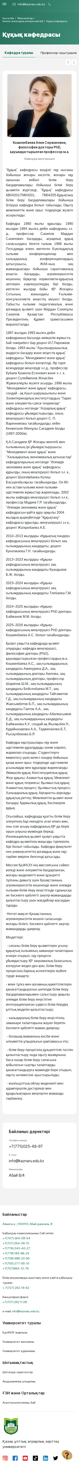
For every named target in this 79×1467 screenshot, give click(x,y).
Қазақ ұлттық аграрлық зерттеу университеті (31, 1444)
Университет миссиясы (18, 1341)
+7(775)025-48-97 (26, 1146)
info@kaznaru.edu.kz (31, 4)
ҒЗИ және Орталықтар (24, 1393)
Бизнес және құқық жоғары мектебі (23, 21)
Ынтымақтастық (18, 1362)
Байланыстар (15, 1214)
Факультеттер (25, 18)
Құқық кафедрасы (56, 21)
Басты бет (8, 18)
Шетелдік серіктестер (18, 1372)
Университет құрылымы (19, 1351)
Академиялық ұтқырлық (19, 1381)
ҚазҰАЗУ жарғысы (15, 1332)
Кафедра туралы (19, 53)
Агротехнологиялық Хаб (19, 1402)
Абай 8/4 (17, 1175)
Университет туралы (22, 1323)
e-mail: (21, 1311)
